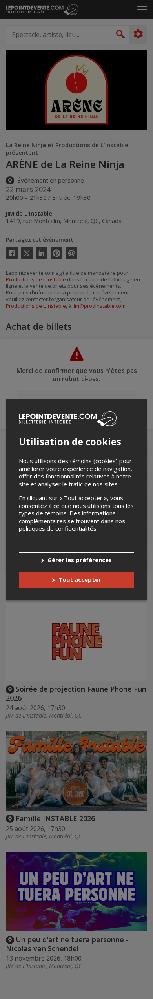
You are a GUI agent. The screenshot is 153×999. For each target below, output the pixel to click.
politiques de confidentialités (58, 528)
